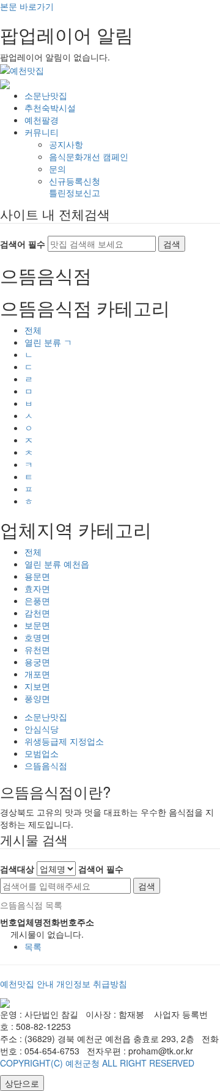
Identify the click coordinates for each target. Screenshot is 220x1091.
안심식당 (41, 729)
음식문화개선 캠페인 (88, 156)
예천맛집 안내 (27, 983)
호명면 (37, 637)
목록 (33, 946)
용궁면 (37, 661)
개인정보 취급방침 (91, 983)
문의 (57, 168)
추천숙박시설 (50, 107)
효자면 (37, 588)
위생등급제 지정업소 (64, 741)
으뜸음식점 (45, 765)
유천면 (37, 649)
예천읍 (56, 564)
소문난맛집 (45, 95)
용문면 (37, 576)
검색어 (100, 869)
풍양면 (37, 698)
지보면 (37, 686)
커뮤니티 (41, 132)
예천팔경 (41, 120)
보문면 (37, 625)
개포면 (37, 674)
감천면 (37, 613)
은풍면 (37, 600)
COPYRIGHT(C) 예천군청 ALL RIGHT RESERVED (97, 1063)
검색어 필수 (22, 244)
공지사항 (66, 144)
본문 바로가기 (27, 6)
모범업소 (41, 753)
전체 (33, 330)
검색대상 (17, 869)
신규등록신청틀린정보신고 (74, 187)
